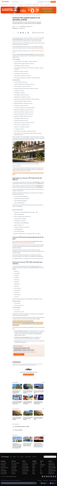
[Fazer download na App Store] (52, 483)
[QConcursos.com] (5, 457)
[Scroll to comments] (13, 33)
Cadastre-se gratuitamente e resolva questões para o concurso (26, 233)
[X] (45, 476)
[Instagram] (49, 476)
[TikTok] (53, 476)
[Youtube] (47, 476)
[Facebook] (42, 476)
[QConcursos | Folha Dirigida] (5, 2)
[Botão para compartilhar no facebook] (23, 33)
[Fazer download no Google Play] (43, 483)
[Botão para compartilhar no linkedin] (28, 33)
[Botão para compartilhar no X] (26, 33)
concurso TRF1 (38, 38)
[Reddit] (51, 476)
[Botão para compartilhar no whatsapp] (18, 33)
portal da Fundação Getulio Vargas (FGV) (26, 242)
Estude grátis (53, 1)
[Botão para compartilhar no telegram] (21, 33)
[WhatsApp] (55, 476)
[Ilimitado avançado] (28, 10)
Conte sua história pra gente (11, 476)
